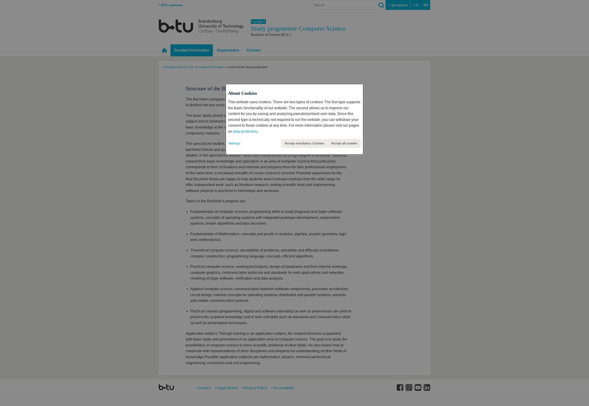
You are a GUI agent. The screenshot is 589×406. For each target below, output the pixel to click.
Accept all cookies (344, 143)
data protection (245, 131)
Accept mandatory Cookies (304, 143)
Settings (234, 143)
